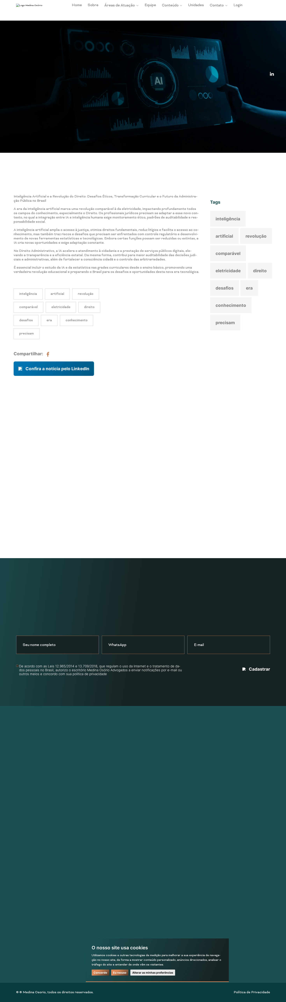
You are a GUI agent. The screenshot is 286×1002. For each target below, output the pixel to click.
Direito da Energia (77, 819)
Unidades (196, 5)
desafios (224, 288)
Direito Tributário (77, 788)
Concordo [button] (100, 972)
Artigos (22, 796)
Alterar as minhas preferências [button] (152, 972)
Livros (21, 811)
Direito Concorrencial (80, 757)
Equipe (150, 5)
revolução (256, 236)
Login (237, 5)
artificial (224, 236)
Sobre (93, 5)
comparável (228, 253)
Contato (22, 827)
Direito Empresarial (78, 866)
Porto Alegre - (154, 757)
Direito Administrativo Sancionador (91, 803)
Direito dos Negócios (79, 780)
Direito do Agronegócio (81, 772)
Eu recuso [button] (119, 972)
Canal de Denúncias (31, 842)
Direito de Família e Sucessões (87, 764)
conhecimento (231, 305)
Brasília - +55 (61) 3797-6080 (165, 741)
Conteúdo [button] (170, 5)
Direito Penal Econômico (82, 912)
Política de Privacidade (252, 992)
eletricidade (228, 270)
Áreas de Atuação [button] (120, 5)
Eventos (22, 788)
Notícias (43, 147)
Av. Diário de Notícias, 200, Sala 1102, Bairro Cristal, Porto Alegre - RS (238, 793)
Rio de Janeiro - (155, 749)
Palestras (24, 803)
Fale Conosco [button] (130, 508)
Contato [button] (217, 5)
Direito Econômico (77, 850)
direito (260, 270)
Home (77, 5)
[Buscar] (257, 181)
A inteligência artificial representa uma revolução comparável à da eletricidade (81, 147)
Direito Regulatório (78, 842)
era (249, 288)
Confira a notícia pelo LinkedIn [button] (57, 368)
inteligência (228, 218)
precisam (225, 322)
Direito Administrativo (80, 858)
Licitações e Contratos (81, 904)
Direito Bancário (76, 827)
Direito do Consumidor (81, 834)
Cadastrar (259, 669)
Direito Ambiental (77, 811)
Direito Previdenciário (80, 796)
